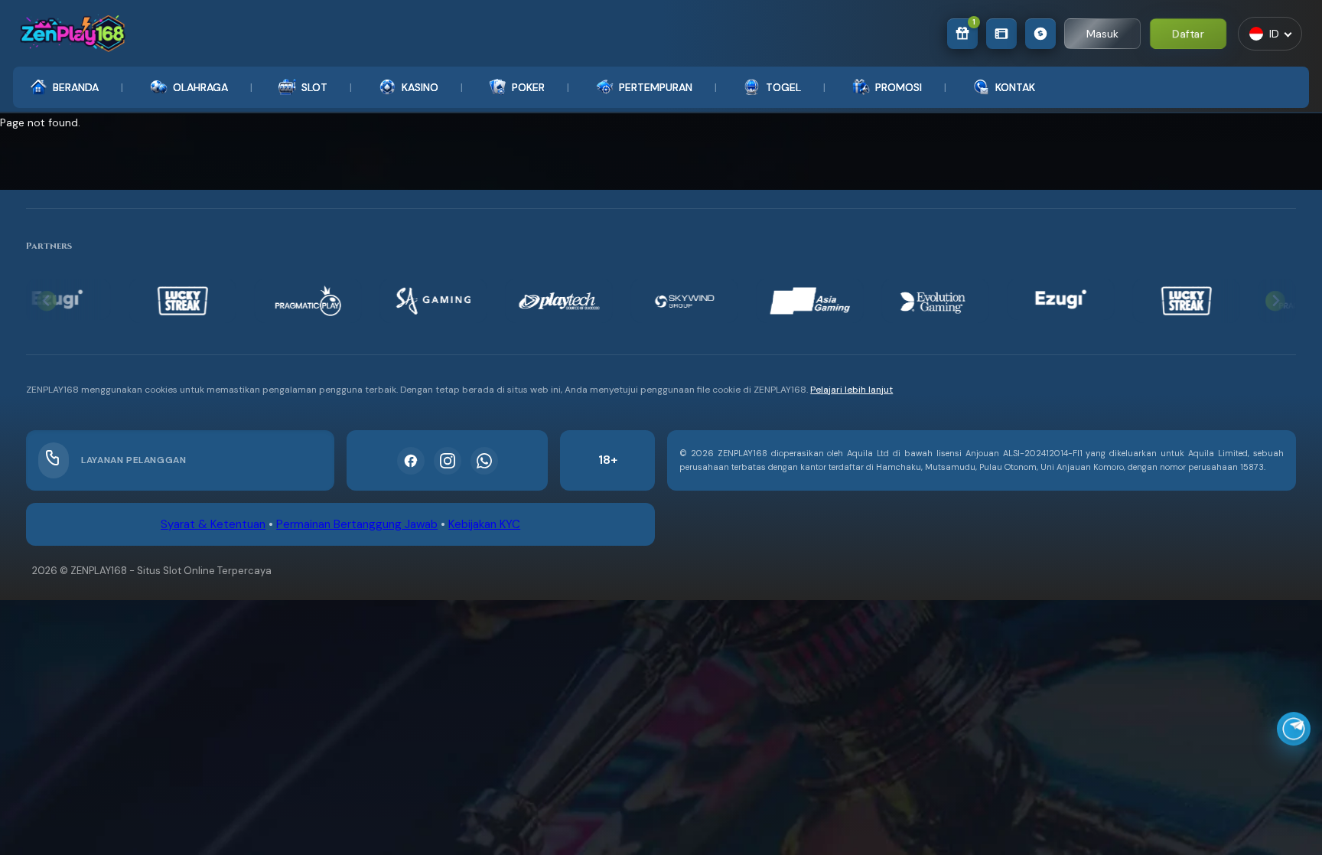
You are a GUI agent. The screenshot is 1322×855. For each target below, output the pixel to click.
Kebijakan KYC (484, 524)
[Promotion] (1001, 33)
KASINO (420, 87)
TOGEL (783, 87)
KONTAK (1015, 87)
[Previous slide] (47, 301)
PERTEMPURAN (655, 87)
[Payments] (1040, 33)
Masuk (1102, 34)
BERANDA (76, 87)
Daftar (1188, 33)
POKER (528, 87)
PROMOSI (898, 87)
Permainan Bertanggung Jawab (357, 524)
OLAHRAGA (200, 87)
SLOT (314, 87)
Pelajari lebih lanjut (851, 389)
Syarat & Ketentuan (213, 524)
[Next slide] (1275, 301)
